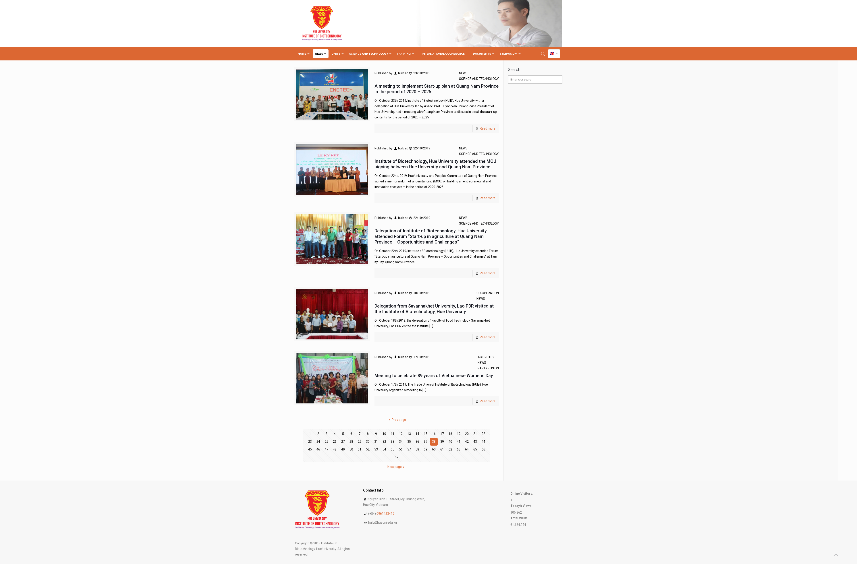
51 (359, 449)
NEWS (463, 73)
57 (409, 449)
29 (359, 441)
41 (458, 441)
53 (376, 449)
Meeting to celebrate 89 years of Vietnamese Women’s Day (433, 375)
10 (384, 434)
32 (384, 441)
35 (409, 441)
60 (434, 449)
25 (326, 441)
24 (318, 441)
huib (401, 73)
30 (368, 441)
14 (417, 434)
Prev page (399, 419)
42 (467, 441)
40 (450, 441)
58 (417, 449)
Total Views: (519, 518)
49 (343, 449)
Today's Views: (521, 506)
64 (467, 449)
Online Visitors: (522, 493)
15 (425, 434)
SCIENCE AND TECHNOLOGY (479, 79)
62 (450, 449)
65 (475, 449)
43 (475, 441)
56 (401, 449)
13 (409, 434)
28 (351, 441)
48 (335, 449)
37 (425, 441)
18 (450, 434)
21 (475, 434)
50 (351, 449)
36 (417, 441)
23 (310, 441)
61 (442, 449)
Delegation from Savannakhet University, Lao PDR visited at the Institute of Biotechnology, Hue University (434, 308)
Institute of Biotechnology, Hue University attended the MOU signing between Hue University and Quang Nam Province (435, 164)
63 (458, 449)
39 (442, 441)
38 (434, 441)
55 (392, 449)
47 (326, 449)
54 (384, 449)
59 (425, 449)
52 (368, 449)
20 (467, 434)
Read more (487, 128)
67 (396, 457)
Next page (394, 467)
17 (442, 434)
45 (310, 449)
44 (483, 441)
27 (343, 441)
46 (318, 449)
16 (434, 434)
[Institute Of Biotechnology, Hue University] (322, 23)
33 (392, 441)
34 (401, 441)
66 (483, 449)
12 (401, 434)
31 (376, 441)
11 (392, 434)
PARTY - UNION (488, 368)
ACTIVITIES (486, 357)
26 (335, 441)
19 (458, 434)
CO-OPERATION (487, 293)
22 (483, 434)
